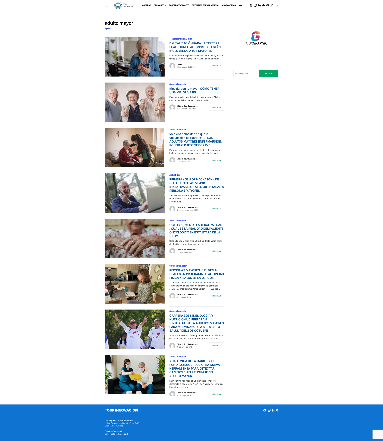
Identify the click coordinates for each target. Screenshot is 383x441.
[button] (106, 5)
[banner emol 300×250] (255, 39)
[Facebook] (251, 5)
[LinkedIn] (259, 5)
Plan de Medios (126, 420)
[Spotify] (263, 5)
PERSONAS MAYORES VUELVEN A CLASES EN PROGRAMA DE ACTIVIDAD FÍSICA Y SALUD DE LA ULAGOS (196, 274)
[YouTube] (267, 5)
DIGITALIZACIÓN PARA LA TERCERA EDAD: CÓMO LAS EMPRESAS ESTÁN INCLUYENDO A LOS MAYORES (195, 47)
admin (179, 64)
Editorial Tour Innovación (187, 106)
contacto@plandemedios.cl (116, 434)
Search (268, 73)
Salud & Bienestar (178, 84)
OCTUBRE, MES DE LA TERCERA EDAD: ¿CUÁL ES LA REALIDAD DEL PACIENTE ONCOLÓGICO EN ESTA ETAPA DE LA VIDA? (196, 230)
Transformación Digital (180, 38)
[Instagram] (255, 5)
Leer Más (216, 66)
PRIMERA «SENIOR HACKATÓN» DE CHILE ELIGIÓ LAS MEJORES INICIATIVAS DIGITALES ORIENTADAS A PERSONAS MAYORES (196, 185)
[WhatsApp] (272, 5)
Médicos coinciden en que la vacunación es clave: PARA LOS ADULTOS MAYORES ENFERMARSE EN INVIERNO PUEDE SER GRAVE (195, 139)
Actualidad (174, 175)
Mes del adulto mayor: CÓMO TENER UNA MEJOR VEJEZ (194, 90)
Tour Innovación (121, 410)
